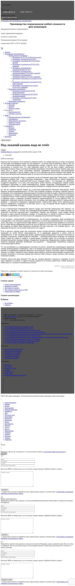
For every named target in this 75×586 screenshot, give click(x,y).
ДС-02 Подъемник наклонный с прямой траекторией (22, 339)
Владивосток (9, 424)
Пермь (7, 422)
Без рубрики (9, 303)
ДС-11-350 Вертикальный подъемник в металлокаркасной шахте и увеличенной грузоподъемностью (38, 334)
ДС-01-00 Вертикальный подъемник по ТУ (19, 327)
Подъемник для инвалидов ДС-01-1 (24, 59)
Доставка (12, 105)
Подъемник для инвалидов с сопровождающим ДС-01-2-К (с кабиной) (26, 76)
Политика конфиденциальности (15, 375)
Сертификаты (13, 119)
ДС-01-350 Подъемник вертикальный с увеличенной (22, 330)
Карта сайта (9, 373)
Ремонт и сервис (14, 108)
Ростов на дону (10, 415)
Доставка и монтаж (11, 103)
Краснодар (8, 420)
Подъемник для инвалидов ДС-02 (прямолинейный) (23, 91)
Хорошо (4, 453)
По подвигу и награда (12, 288)
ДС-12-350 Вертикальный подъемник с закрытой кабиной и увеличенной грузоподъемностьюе (36, 337)
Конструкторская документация (19, 117)
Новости (7, 305)
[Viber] (10, 274)
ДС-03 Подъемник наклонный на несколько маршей (22, 341)
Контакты (8, 136)
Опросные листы (14, 124)
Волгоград (8, 418)
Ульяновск (8, 439)
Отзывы (11, 131)
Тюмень (7, 434)
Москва (7, 404)
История (11, 128)
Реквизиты (12, 129)
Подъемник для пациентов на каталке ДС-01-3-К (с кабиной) (25, 86)
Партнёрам (12, 135)
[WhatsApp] (13, 274)
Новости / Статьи (10, 368)
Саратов (7, 438)
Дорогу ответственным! (13, 284)
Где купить (8, 366)
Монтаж (11, 106)
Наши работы (13, 133)
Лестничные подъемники (13, 351)
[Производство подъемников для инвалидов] (16, 21)
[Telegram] (18, 274)
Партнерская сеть (14, 112)
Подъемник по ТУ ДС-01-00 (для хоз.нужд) (26, 57)
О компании (9, 126)
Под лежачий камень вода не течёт (16, 290)
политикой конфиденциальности (55, 452)
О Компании (9, 372)
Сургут (7, 427)
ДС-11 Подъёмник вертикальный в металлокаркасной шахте (25, 332)
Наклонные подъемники (17, 89)
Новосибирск (9, 431)
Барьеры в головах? (11, 286)
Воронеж (8, 436)
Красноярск (8, 417)
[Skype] (15, 274)
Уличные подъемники (12, 356)
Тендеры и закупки (15, 114)
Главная (7, 52)
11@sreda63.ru (13, 19)
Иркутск (7, 425)
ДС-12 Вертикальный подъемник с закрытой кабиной (23, 335)
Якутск (7, 429)
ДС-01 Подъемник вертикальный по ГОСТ (19, 328)
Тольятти (8, 432)
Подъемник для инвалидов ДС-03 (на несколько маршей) (25, 95)
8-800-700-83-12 (9, 12)
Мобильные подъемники (17, 101)
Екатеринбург (9, 408)
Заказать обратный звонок (9, 17)
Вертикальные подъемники (18, 55)
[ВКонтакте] (2, 274)
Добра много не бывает (12, 291)
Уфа (6, 413)
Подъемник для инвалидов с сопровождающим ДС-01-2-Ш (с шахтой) (26, 72)
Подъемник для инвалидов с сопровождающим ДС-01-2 (22, 69)
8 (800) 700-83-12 (11, 316)
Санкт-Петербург (10, 402)
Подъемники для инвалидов (14, 54)
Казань (7, 406)
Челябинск (8, 411)
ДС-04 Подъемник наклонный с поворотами (19, 342)
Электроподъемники (12, 358)
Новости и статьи (14, 122)
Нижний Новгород (11, 410)
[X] (7, 274)
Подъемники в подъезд (12, 354)
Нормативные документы (17, 121)
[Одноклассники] (5, 274)
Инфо (7, 115)
